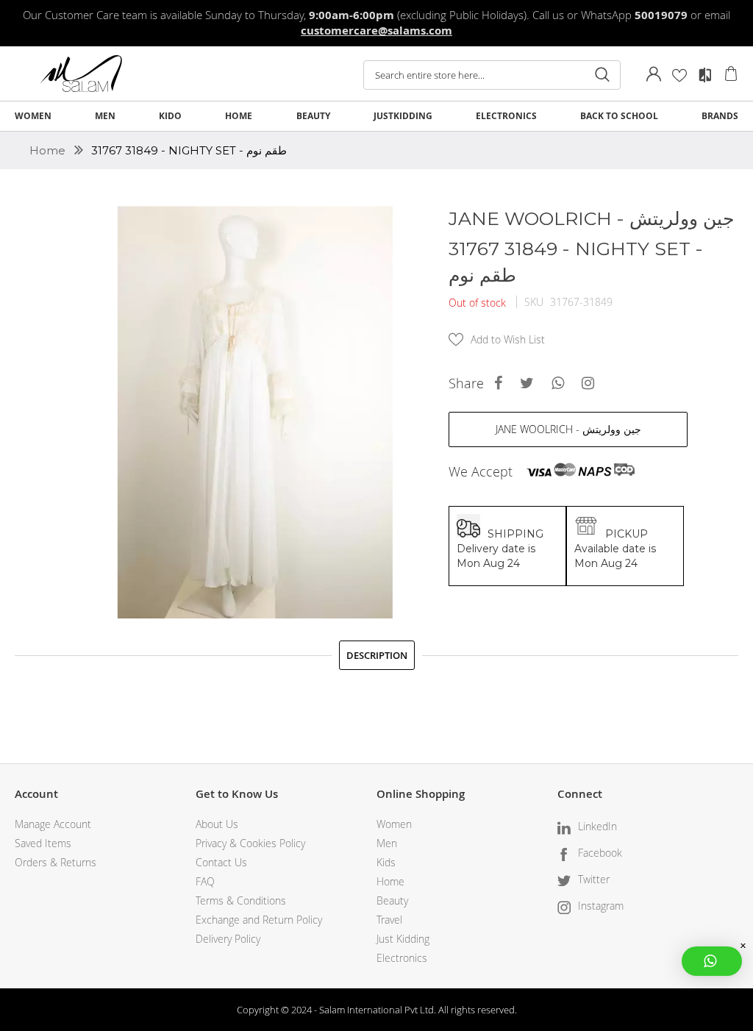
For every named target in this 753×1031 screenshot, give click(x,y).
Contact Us (221, 862)
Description (376, 655)
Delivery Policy (228, 939)
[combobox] (492, 75)
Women (394, 824)
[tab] (377, 655)
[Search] (602, 75)
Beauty (392, 900)
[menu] (376, 116)
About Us (217, 824)
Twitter (594, 879)
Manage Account (53, 824)
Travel (389, 920)
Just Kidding (402, 939)
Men (386, 843)
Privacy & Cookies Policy (250, 843)
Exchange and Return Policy (259, 920)
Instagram (601, 906)
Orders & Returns (55, 862)
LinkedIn (597, 826)
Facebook (600, 853)
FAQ (205, 881)
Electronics (401, 958)
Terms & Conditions (241, 900)
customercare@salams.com (376, 30)
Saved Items (43, 843)
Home (48, 150)
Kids (386, 862)
